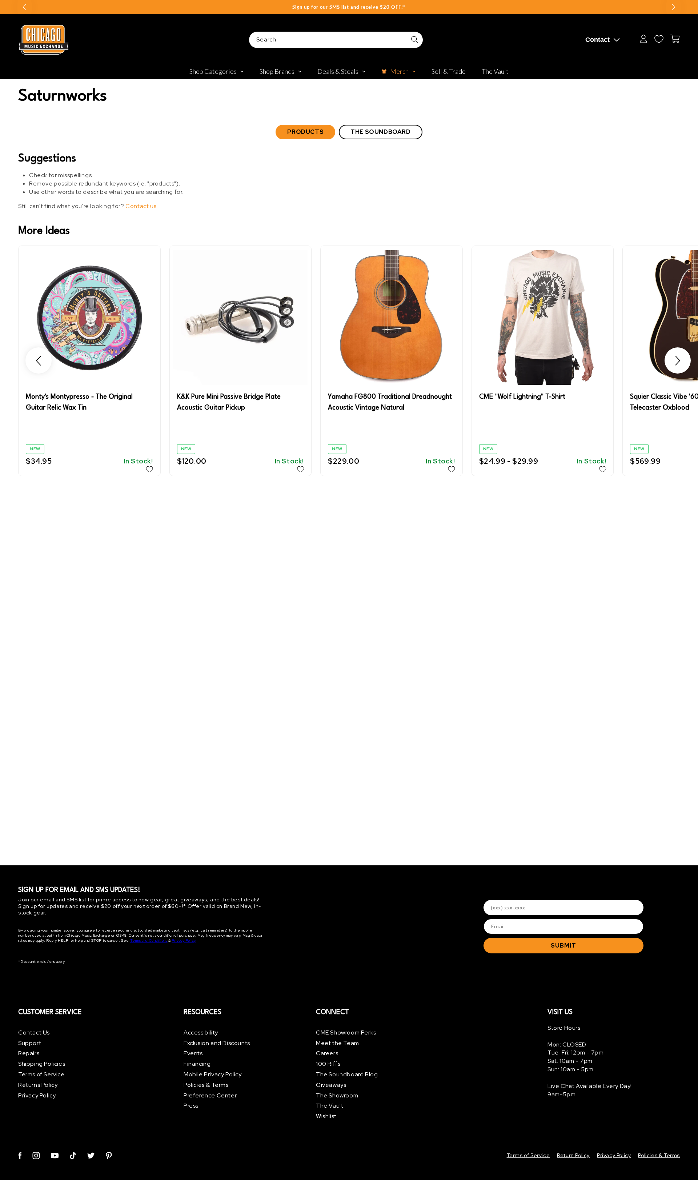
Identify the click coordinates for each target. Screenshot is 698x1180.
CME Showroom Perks (346, 1032)
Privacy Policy (183, 940)
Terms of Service (41, 1074)
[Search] (415, 40)
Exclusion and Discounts (217, 1043)
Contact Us (34, 1032)
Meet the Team (337, 1043)
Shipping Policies (41, 1064)
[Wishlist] (659, 39)
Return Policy (573, 1155)
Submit (563, 945)
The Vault (329, 1106)
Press (191, 1106)
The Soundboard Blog (347, 1074)
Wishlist (326, 1116)
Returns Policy (37, 1085)
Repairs (28, 1053)
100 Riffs (328, 1064)
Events (193, 1053)
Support (29, 1043)
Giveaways (331, 1085)
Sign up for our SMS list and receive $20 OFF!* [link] (349, 7)
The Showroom (337, 1095)
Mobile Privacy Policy (213, 1074)
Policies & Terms (206, 1085)
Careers (327, 1053)
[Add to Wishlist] (149, 469)
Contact (597, 39)
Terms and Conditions (149, 940)
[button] (38, 361)
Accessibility (201, 1032)
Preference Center (210, 1095)
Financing (197, 1064)
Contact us (140, 206)
